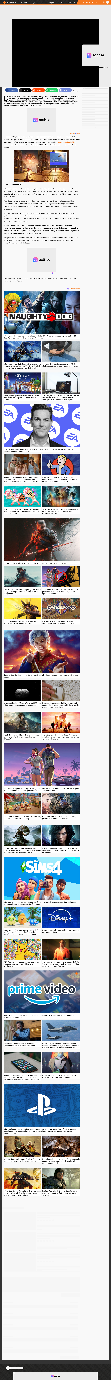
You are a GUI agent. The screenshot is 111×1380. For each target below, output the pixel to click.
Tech (33, 2)
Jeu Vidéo (24, 2)
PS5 (83, 2)
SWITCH (91, 2)
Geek (42, 2)
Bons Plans (71, 2)
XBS (87, 2)
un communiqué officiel (67, 142)
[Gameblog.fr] (9, 2)
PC (79, 2)
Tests (60, 2)
